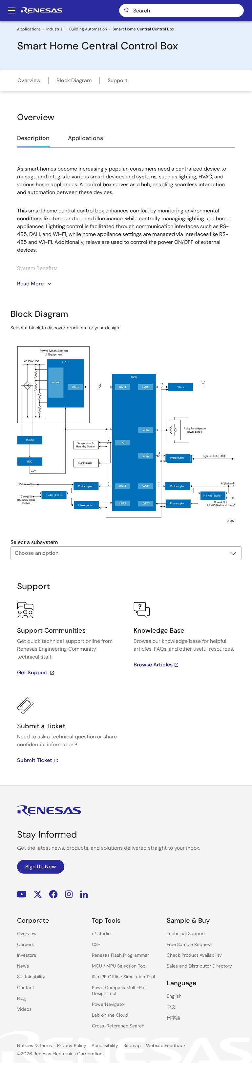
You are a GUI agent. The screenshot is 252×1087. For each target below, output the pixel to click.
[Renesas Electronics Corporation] (41, 10)
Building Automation (88, 29)
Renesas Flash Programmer (120, 955)
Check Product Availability (194, 955)
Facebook (53, 894)
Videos (24, 1009)
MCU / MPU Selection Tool (119, 966)
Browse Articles (153, 664)
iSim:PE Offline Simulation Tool (123, 977)
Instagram (69, 894)
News (23, 966)
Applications (29, 29)
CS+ (96, 944)
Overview (29, 80)
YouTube (22, 894)
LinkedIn (84, 894)
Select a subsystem (34, 542)
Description (33, 138)
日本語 (173, 1018)
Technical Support (186, 933)
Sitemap (132, 1045)
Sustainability (31, 977)
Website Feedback (166, 1045)
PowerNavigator (108, 1004)
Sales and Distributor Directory (199, 966)
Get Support (32, 672)
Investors (26, 955)
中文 (171, 1007)
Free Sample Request (189, 944)
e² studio (101, 933)
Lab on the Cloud (110, 1015)
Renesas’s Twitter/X (38, 894)
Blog (21, 998)
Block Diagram (74, 80)
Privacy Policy (71, 1045)
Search (181, 10)
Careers (25, 944)
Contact (25, 987)
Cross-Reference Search (118, 1026)
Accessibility (105, 1045)
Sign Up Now (40, 866)
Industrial (55, 29)
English (174, 996)
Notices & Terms (34, 1045)
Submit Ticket (34, 760)
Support (117, 80)
